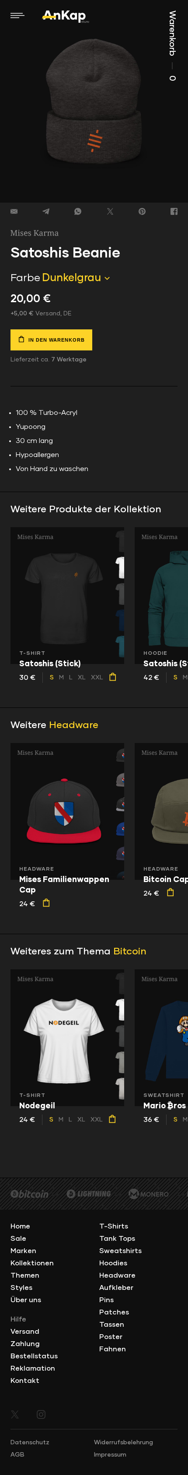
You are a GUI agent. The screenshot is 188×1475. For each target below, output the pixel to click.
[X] (110, 211)
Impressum (110, 1455)
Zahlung (25, 1343)
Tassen (111, 1324)
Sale (18, 1238)
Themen (24, 1275)
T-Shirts (113, 1226)
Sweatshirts (120, 1250)
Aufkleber (116, 1287)
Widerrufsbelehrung (123, 1442)
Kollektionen (32, 1263)
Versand (24, 1331)
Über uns (25, 1300)
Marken (23, 1250)
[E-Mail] (13, 211)
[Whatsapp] (77, 211)
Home (20, 1226)
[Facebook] (174, 211)
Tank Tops (117, 1238)
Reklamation (32, 1368)
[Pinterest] (142, 211)
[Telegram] (45, 211)
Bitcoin (129, 952)
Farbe (25, 278)
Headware (73, 725)
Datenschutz (29, 1442)
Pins (106, 1300)
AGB (17, 1455)
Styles (21, 1287)
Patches (114, 1312)
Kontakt (24, 1380)
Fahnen (112, 1349)
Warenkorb (172, 46)
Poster (110, 1336)
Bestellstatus (34, 1356)
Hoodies (113, 1263)
